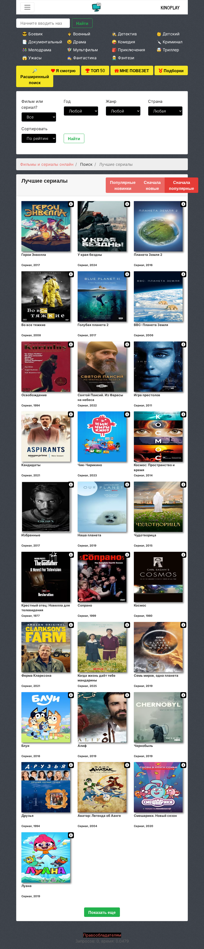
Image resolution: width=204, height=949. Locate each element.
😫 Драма (76, 41)
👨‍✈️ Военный (78, 33)
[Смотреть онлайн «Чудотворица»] (158, 506)
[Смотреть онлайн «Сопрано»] (102, 577)
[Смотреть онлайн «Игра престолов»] (158, 366)
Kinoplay (170, 7)
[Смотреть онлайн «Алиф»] (102, 717)
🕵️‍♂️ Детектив (124, 33)
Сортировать (34, 128)
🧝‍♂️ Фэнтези (123, 57)
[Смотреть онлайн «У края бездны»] (102, 226)
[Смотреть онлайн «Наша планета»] (102, 506)
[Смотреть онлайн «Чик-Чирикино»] (102, 436)
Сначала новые (152, 185)
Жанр (111, 101)
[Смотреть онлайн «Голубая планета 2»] (102, 296)
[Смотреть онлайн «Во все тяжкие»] (45, 296)
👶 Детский (168, 33)
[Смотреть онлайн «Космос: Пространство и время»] (158, 436)
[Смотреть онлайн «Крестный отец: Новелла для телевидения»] (45, 577)
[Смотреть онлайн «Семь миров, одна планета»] (158, 647)
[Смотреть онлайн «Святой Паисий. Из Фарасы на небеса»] (102, 366)
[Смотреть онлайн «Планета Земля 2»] (158, 226)
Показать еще (102, 912)
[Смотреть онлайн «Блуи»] (45, 717)
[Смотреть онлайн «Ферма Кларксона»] (45, 647)
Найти (82, 23)
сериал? (32, 104)
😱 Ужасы (32, 57)
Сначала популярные (181, 185)
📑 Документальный (37, 41)
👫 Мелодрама (36, 49)
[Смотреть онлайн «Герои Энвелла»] (45, 226)
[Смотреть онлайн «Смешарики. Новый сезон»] (158, 787)
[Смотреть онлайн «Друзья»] (45, 787)
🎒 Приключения (127, 49)
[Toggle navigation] (27, 7)
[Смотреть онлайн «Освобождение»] (45, 366)
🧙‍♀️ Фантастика (82, 57)
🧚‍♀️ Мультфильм (82, 49)
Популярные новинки (123, 185)
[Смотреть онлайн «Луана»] (45, 857)
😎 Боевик (32, 33)
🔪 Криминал (169, 41)
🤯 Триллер (167, 49)
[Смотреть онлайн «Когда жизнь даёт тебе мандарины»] (102, 647)
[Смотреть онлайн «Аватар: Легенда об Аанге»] (102, 787)
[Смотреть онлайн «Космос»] (158, 577)
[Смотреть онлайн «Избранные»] (45, 506)
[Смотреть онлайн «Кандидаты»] (45, 436)
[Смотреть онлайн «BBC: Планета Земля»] (158, 296)
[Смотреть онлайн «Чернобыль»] (158, 717)
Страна (155, 101)
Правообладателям (102, 935)
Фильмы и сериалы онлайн (46, 164)
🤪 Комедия (123, 41)
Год (67, 101)
